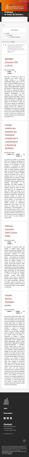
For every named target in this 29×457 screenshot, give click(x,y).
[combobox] (14, 20)
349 (13, 154)
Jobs (5, 408)
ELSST (8, 33)
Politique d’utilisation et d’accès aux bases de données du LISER (12, 451)
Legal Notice (10, 453)
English (20, 1)
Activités (10, 35)
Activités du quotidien (15, 37)
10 (21, 156)
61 (21, 313)
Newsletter (8, 413)
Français (25, 1)
